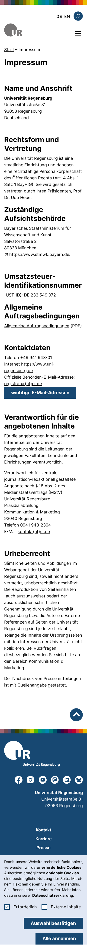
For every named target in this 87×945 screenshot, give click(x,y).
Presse (43, 847)
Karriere (43, 838)
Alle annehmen (59, 938)
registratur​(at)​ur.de (23, 383)
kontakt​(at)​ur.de (34, 531)
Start (9, 49)
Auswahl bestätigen (53, 923)
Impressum (29, 49)
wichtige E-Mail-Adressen (40, 392)
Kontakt (43, 829)
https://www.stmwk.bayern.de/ (40, 254)
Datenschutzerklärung (52, 895)
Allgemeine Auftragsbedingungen (36, 325)
